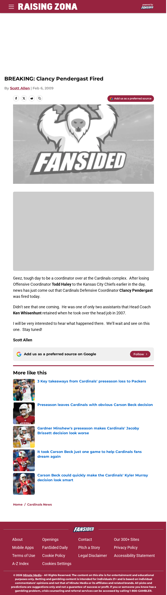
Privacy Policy (126, 547)
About (17, 539)
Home (18, 504)
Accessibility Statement (134, 555)
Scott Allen (20, 88)
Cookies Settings (56, 563)
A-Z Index (20, 563)
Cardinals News (39, 504)
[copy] (40, 98)
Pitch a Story (89, 547)
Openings (50, 539)
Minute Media (32, 575)
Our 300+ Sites (126, 539)
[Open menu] (11, 6)
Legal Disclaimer (92, 555)
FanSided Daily (55, 547)
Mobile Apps (23, 547)
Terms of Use (23, 555)
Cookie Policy (53, 555)
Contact (85, 539)
